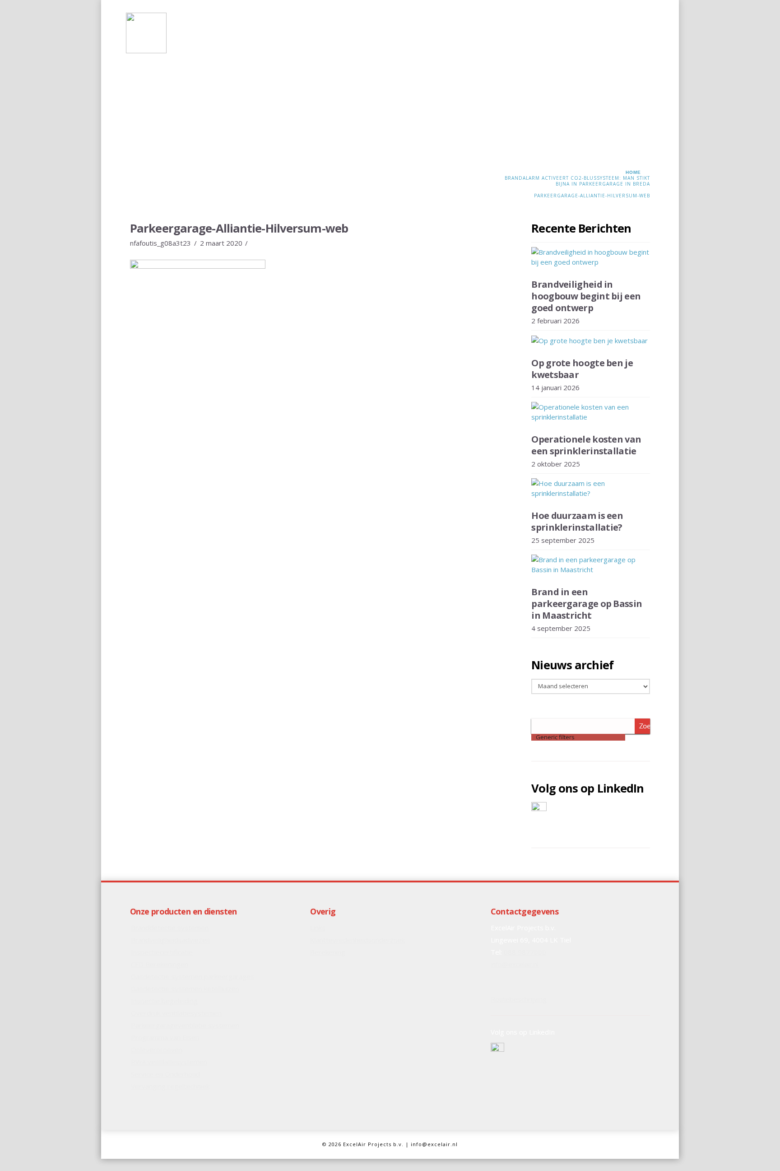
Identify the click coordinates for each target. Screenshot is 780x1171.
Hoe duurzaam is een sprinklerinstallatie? (577, 521)
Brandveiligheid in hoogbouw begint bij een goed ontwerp (586, 296)
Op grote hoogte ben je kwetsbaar (582, 369)
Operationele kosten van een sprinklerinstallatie (586, 445)
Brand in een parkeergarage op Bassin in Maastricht (586, 603)
